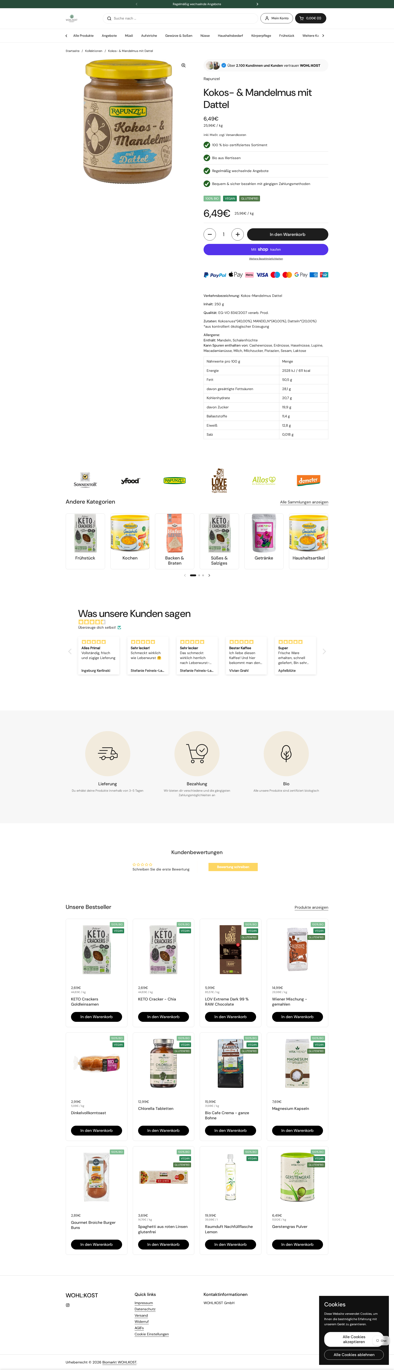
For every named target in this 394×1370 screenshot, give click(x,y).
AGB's (139, 1328)
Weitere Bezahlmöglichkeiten (266, 258)
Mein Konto (280, 18)
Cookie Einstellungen (152, 1334)
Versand (141, 1315)
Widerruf (142, 1321)
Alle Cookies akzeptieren (354, 1339)
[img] (199, 622)
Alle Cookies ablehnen (354, 1354)
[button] (310, 18)
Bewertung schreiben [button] (233, 867)
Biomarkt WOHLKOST (119, 1362)
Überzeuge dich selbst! (97, 627)
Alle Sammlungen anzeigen (304, 502)
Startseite (72, 51)
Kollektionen (93, 51)
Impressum (144, 1303)
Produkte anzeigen (311, 907)
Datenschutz (145, 1309)
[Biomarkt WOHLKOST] (72, 18)
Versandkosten (236, 135)
